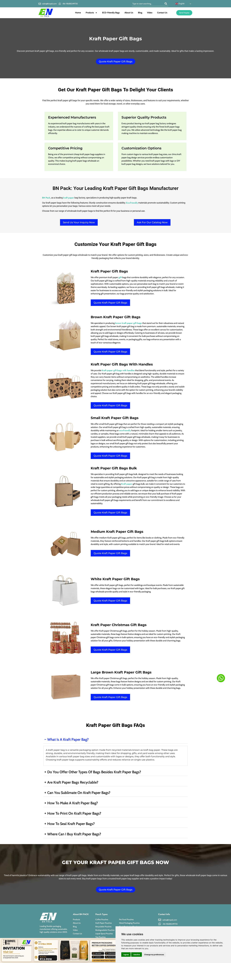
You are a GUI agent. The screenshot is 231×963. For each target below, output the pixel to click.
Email (89, 470)
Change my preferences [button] (154, 954)
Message (91, 487)
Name (89, 461)
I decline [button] (136, 954)
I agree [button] (126, 954)
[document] (115, 481)
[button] (147, 449)
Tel (88, 478)
